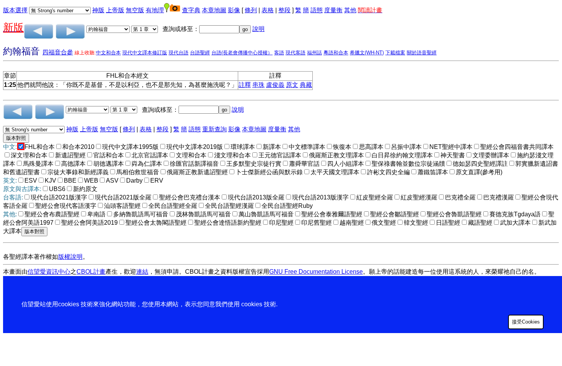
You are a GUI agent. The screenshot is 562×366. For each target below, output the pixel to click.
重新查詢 (214, 129)
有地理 (155, 10)
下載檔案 (395, 53)
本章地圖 (214, 10)
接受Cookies (526, 322)
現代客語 (295, 53)
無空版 (135, 10)
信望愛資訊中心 (49, 271)
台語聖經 (200, 53)
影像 (234, 10)
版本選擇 (15, 10)
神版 (98, 10)
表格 (268, 10)
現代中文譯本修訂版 (144, 53)
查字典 (191, 10)
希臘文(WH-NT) (367, 53)
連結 (142, 271)
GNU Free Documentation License (316, 271)
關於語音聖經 (422, 53)
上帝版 (115, 10)
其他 (350, 10)
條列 (251, 10)
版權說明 (70, 256)
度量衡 (333, 10)
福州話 (314, 53)
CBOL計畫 (91, 271)
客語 (279, 53)
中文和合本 (108, 53)
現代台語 (178, 53)
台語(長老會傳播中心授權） (242, 53)
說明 (258, 29)
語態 (316, 10)
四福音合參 (57, 52)
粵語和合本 (335, 53)
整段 (284, 10)
